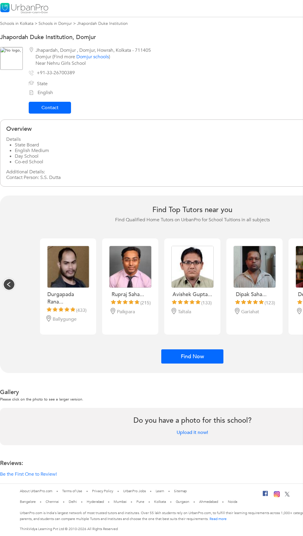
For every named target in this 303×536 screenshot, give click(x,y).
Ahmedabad (208, 501)
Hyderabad (95, 501)
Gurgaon (182, 501)
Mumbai (120, 501)
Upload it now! (192, 432)
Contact (50, 107)
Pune (140, 501)
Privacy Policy (102, 491)
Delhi (73, 501)
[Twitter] (287, 495)
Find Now (192, 356)
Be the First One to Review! (28, 474)
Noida (232, 501)
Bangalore (28, 501)
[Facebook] (265, 495)
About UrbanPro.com (36, 491)
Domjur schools (92, 57)
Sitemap (180, 491)
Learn (160, 491)
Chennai (52, 501)
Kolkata (160, 501)
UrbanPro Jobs (134, 491)
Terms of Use (72, 491)
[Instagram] (277, 496)
